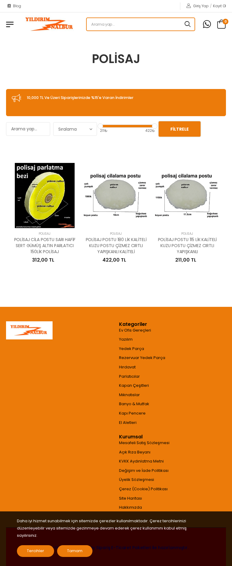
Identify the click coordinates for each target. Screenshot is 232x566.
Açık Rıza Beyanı (134, 452)
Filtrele (179, 129)
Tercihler (35, 551)
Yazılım (126, 339)
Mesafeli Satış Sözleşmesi (144, 443)
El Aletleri (128, 422)
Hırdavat (127, 367)
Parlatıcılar (129, 376)
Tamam (74, 551)
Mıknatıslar (129, 395)
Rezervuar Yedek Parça (142, 358)
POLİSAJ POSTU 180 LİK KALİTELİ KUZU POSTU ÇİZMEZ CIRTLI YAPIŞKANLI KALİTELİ (116, 245)
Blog (17, 5)
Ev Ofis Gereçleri (135, 330)
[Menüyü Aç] (10, 24)
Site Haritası (130, 498)
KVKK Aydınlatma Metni (141, 461)
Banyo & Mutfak (134, 404)
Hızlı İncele (44, 221)
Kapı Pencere (132, 413)
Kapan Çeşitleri (134, 385)
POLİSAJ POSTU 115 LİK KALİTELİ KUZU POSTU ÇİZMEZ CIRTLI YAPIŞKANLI (187, 245)
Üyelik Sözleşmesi (136, 479)
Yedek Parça (131, 348)
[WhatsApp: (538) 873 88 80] (207, 24)
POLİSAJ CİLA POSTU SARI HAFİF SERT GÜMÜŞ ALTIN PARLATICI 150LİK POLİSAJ (45, 245)
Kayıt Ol (219, 5)
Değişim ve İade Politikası (144, 470)
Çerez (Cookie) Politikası (143, 489)
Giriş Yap (200, 5)
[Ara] (188, 24)
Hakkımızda (130, 507)
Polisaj (44, 233)
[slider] (100, 126)
